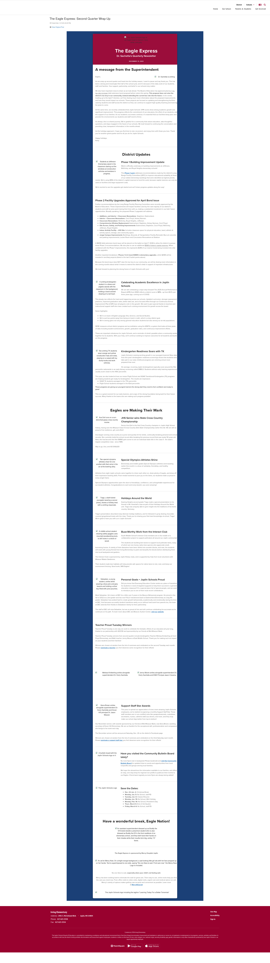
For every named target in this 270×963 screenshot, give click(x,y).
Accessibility (214, 915)
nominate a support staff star (112, 740)
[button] (250, 4)
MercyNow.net (137, 884)
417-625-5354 (60, 922)
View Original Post (58, 27)
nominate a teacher (108, 648)
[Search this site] (265, 5)
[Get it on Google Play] (134, 945)
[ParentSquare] (117, 945)
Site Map (213, 911)
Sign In (212, 919)
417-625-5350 (62, 919)
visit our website (157, 612)
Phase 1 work (130, 173)
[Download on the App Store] (152, 945)
